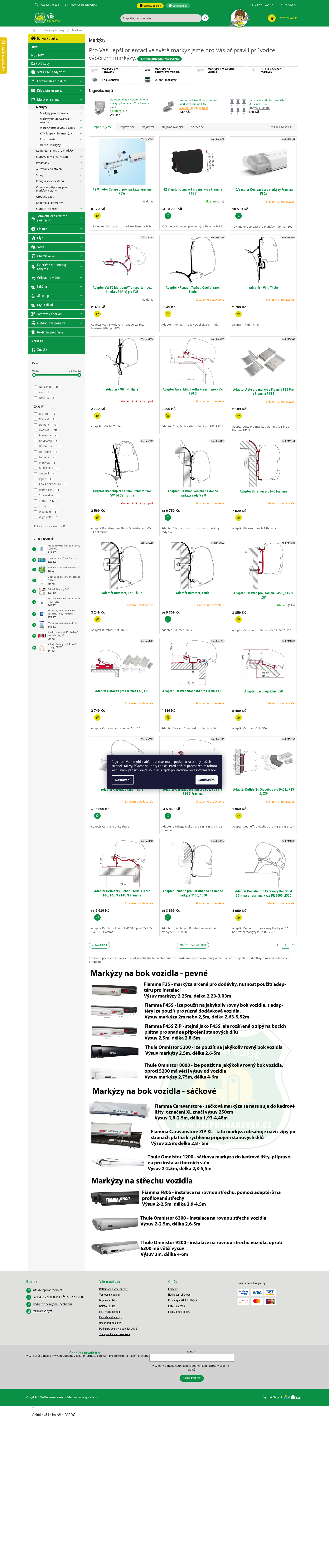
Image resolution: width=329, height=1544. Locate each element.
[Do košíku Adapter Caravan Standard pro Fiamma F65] (168, 717)
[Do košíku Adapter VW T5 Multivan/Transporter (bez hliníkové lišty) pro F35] (97, 314)
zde (213, 770)
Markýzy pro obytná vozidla (57, 127)
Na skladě (48, 387)
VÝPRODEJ (38, 341)
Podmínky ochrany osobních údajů (118, 1328)
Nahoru (101, 945)
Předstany (42, 163)
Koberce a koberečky (49, 203)
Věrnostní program (109, 1294)
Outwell (46, 473)
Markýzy (41, 107)
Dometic (47, 424)
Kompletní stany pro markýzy (55, 150)
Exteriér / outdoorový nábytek (52, 267)
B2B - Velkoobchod (109, 1311)
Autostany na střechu (50, 169)
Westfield (47, 511)
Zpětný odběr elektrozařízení (114, 1334)
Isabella (46, 457)
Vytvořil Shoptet (273, 1397)
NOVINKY (37, 55)
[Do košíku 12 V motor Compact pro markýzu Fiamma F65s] (97, 215)
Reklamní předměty (50, 332)
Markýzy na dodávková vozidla (54, 120)
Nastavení (123, 780)
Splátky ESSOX (107, 1306)
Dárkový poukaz (48, 38)
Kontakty (173, 1289)
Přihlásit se (192, 1378)
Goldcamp (48, 441)
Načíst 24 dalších (193, 945)
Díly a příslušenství (50, 90)
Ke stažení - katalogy (110, 1317)
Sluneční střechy (46, 209)
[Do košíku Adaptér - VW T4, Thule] (97, 415)
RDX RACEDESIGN (53, 484)
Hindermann (50, 446)
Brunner (47, 413)
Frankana (47, 435)
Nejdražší (148, 127)
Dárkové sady (40, 63)
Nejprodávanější (172, 127)
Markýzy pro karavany (54, 113)
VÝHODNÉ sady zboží (51, 72)
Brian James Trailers (179, 1311)
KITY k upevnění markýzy (56, 133)
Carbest (46, 419)
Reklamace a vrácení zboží (113, 1289)
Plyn (40, 238)
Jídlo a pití (44, 296)
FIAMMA (48, 430)
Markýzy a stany (48, 99)
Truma (46, 506)
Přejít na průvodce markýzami (159, 59)
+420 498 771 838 (44, 1297)
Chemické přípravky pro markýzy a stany (51, 188)
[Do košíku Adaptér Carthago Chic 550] (238, 717)
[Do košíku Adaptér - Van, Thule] (238, 314)
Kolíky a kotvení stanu (50, 181)
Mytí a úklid (45, 305)
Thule (46, 501)
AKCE (35, 47)
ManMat (47, 462)
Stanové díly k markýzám (52, 156)
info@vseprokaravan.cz (47, 1290)
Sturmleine (49, 495)
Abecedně (197, 127)
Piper (45, 479)
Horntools (48, 452)
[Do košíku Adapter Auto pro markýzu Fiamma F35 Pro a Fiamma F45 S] (238, 416)
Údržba (42, 287)
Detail (168, 215)
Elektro (42, 229)
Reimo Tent (49, 490)
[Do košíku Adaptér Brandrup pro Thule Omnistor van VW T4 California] (97, 517)
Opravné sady (45, 196)
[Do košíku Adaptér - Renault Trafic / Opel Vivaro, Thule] (168, 314)
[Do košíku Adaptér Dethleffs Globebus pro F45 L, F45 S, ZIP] (238, 816)
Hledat (205, 17)
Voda (40, 247)
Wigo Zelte (48, 517)
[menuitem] (150, 5)
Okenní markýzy (50, 145)
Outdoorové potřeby (51, 323)
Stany (39, 175)
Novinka (46, 397)
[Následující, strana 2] (285, 945)
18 (293, 945)
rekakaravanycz (42, 1311)
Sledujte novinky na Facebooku (52, 1304)
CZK (267, 4)
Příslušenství (48, 139)
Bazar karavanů (176, 1306)
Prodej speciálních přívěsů (182, 1300)
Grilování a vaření (48, 278)
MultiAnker (49, 468)
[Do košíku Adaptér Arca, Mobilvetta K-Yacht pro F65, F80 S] (168, 415)
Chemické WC (46, 256)
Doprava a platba (108, 1300)
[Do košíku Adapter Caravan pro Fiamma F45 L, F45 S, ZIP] (238, 619)
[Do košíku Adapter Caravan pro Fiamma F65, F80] (97, 717)
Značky (42, 349)
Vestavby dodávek (49, 314)
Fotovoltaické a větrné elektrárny (52, 218)
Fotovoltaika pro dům (51, 81)
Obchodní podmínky (110, 1322)
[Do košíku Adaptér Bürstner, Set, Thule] (97, 619)
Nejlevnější (127, 127)
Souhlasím (206, 780)
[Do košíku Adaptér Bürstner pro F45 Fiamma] (238, 517)
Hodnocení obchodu (179, 1294)
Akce (44, 392)
